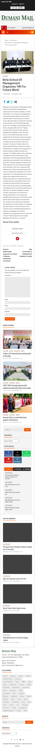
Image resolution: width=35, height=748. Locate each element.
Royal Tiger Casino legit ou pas (14, 608)
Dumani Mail (7, 94)
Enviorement (25, 687)
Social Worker (15, 702)
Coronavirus (18, 679)
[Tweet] (8, 101)
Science (26, 699)
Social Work (17, 350)
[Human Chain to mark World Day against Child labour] (17, 403)
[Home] (3, 32)
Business (20, 676)
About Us (21, 4)
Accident (5, 676)
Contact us (15, 4)
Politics (11, 350)
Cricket (17, 681)
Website (7, 311)
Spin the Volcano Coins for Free (14, 579)
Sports (23, 702)
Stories (5, 705)
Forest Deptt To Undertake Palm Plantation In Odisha (26, 253)
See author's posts (17, 233)
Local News (5, 76)
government (13, 690)
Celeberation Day (7, 679)
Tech (17, 705)
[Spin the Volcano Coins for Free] (17, 564)
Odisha (13, 699)
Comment (8, 275)
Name (6, 299)
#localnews (21, 245)
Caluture (28, 676)
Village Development (8, 710)
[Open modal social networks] (15, 101)
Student (11, 705)
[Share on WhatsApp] (11, 101)
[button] (7, 32)
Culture (30, 681)
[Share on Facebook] (4, 101)
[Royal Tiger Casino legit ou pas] (17, 593)
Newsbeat (5, 699)
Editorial (29, 684)
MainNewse (14, 696)
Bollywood (13, 676)
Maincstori (5, 696)
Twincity (23, 350)
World (25, 710)
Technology (25, 705)
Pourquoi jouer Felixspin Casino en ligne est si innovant (12, 476)
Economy (21, 684)
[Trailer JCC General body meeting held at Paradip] (17, 339)
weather (19, 710)
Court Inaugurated (8, 681)
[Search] (29, 32)
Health (20, 690)
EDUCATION (6, 687)
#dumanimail (13, 245)
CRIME (23, 681)
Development (13, 684)
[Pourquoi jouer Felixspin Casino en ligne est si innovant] (17, 532)
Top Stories (6, 707)
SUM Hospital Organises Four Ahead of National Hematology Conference (10, 255)
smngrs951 (17, 551)
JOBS (13, 693)
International (6, 693)
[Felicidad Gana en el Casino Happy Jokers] (17, 623)
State (29, 702)
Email (6, 305)
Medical (22, 696)
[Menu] (7, 32)
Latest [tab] (9, 469)
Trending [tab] (27, 469)
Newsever (26, 744)
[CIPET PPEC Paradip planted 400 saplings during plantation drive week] (17, 371)
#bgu (7, 245)
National (29, 696)
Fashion (5, 690)
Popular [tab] (18, 469)
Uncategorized (8, 472)
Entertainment (16, 687)
